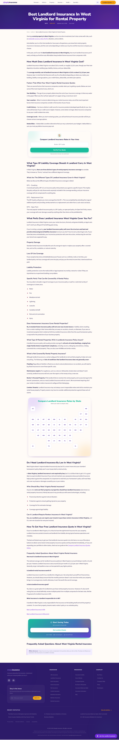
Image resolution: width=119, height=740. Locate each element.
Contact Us (100, 678)
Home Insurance (55, 685)
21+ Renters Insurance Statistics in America (55, 714)
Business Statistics (49, 717)
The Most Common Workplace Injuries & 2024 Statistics (22, 714)
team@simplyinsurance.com (75, 735)
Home (28, 32)
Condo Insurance (55, 691)
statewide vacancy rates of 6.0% (38, 39)
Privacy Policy (10, 721)
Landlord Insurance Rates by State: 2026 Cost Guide (93, 714)
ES (97, 2)
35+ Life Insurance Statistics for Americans (91, 717)
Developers (100, 688)
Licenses (28, 721)
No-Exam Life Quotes (80, 685)
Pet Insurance (54, 688)
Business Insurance (55, 694)
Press (98, 685)
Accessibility (34, 721)
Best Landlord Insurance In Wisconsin (38, 614)
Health (67, 2)
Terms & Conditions (19, 721)
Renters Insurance (55, 698)
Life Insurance (54, 675)
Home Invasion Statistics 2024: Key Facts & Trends (21, 717)
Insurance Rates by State (81, 688)
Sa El (46, 23)
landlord (33, 32)
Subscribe (37, 698)
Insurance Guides (79, 675)
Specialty (75, 2)
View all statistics (105, 710)
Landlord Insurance (56, 678)
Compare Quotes (79, 681)
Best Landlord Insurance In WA (36, 610)
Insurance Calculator (80, 691)
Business (60, 2)
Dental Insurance (55, 701)
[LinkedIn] (9, 680)
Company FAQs (101, 681)
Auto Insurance (54, 681)
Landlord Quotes (107, 2)
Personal (36, 2)
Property (51, 2)
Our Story (99, 675)
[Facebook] (13, 680)
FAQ (76, 694)
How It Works (78, 678)
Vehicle (44, 2)
